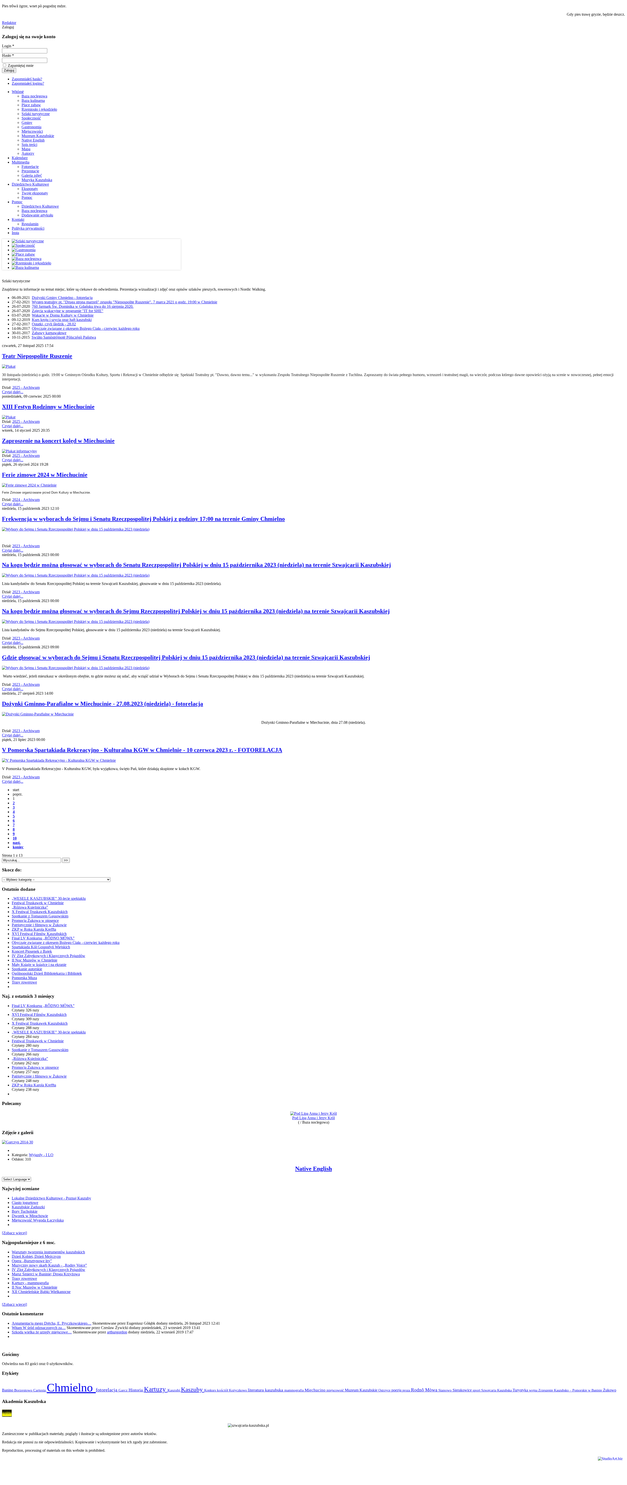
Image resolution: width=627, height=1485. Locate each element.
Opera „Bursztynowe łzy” (32, 1261)
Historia (136, 1390)
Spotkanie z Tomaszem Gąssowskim (40, 916)
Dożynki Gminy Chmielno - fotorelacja (62, 298)
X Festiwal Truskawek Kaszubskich (40, 912)
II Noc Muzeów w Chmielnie (34, 960)
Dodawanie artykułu (37, 215)
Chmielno (71, 1387)
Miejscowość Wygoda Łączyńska (38, 1220)
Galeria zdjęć (32, 175)
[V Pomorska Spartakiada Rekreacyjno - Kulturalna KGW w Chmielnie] (59, 760)
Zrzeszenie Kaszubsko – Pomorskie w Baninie (570, 1390)
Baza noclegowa (34, 96)
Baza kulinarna (33, 100)
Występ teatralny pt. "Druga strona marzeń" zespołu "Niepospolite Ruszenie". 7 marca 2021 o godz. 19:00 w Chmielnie (124, 302)
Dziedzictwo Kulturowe (30, 184)
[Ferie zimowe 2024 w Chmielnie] (29, 485)
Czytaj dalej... (12, 392)
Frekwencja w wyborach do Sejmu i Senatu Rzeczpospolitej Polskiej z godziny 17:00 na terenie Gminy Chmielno (143, 519)
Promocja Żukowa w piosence (35, 920)
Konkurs (210, 1390)
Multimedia (20, 162)
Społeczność (31, 118)
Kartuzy (156, 1389)
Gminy (27, 122)
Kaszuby (192, 1389)
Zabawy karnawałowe (49, 333)
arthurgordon (117, 1332)
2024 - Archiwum (26, 500)
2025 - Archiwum (26, 387)
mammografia (294, 1390)
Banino (8, 1390)
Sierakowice (463, 1390)
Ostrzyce (384, 1390)
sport (477, 1390)
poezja (396, 1390)
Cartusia (40, 1390)
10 (15, 838)
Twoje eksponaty (35, 193)
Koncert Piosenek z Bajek (32, 951)
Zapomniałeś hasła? (27, 79)
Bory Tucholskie (24, 1211)
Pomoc (27, 197)
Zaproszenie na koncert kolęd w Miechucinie (58, 441)
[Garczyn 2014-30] (17, 1142)
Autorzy (28, 153)
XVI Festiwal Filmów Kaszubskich (39, 934)
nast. (17, 843)
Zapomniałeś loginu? (28, 83)
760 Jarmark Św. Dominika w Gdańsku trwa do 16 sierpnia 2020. (82, 306)
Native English (33, 140)
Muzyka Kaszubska (37, 180)
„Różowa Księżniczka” (30, 907)
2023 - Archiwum (26, 546)
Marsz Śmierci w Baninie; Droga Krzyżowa (46, 1274)
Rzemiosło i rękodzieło (39, 109)
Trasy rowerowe (24, 982)
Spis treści (29, 145)
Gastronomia (31, 127)
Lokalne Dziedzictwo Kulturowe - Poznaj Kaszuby (51, 1198)
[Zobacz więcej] (14, 1233)
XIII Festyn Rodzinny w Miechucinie (48, 407)
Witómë (18, 92)
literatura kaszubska (266, 1390)
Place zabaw (31, 105)
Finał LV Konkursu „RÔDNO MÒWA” (43, 938)
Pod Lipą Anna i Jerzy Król (313, 1118)
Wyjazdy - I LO (41, 1155)
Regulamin (30, 224)
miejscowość (335, 1390)
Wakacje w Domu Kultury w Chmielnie (63, 315)
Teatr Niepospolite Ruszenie (37, 356)
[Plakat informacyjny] (19, 451)
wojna (533, 1390)
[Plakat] (8, 366)
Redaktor (9, 23)
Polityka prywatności (28, 228)
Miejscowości (32, 131)
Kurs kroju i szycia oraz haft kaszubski (62, 320)
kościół (223, 1390)
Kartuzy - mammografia (30, 1283)
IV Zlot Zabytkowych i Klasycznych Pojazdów (48, 956)
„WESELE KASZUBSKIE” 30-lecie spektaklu (49, 898)
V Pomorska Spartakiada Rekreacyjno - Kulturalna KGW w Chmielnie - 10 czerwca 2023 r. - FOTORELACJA (142, 750)
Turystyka (521, 1390)
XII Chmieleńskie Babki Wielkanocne (41, 1292)
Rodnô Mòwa (424, 1389)
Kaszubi (174, 1390)
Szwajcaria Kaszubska (497, 1390)
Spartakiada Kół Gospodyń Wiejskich (41, 947)
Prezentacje (30, 171)
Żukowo (609, 1390)
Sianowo (445, 1390)
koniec (18, 847)
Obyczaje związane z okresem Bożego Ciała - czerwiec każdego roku (86, 328)
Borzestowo (23, 1390)
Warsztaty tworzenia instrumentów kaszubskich (48, 1252)
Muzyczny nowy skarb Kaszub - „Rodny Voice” (49, 1265)
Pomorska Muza (24, 978)
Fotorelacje (30, 167)
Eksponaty (30, 189)
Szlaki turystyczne (36, 114)
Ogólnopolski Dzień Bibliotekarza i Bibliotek (47, 973)
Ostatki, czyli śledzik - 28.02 (54, 324)
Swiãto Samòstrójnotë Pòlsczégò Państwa (64, 337)
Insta (15, 233)
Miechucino (315, 1390)
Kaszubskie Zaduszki (28, 1207)
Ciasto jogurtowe (25, 1202)
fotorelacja (107, 1389)
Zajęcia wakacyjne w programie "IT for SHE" (67, 311)
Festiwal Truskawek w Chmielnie (38, 903)
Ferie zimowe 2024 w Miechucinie (44, 475)
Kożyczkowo (238, 1390)
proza (406, 1390)
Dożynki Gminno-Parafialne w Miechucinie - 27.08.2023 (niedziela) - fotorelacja (102, 704)
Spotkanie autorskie (27, 969)
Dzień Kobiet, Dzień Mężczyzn (36, 1256)
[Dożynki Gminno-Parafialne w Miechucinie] (38, 714)
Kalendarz (20, 158)
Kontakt (18, 219)
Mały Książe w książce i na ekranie (39, 964)
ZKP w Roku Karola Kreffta (34, 929)
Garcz (124, 1390)
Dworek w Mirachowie (30, 1216)
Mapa (26, 149)
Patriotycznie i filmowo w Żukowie (39, 925)
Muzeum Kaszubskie (38, 136)
